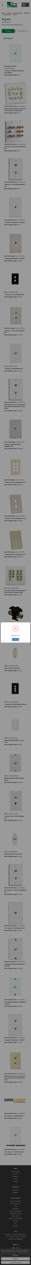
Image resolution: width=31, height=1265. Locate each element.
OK (15, 639)
